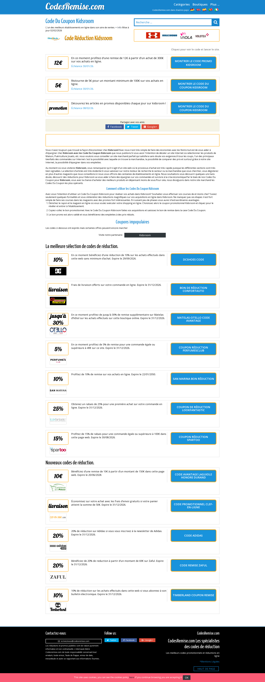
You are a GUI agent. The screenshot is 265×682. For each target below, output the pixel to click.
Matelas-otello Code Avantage (193, 319)
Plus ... (214, 4)
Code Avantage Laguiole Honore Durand (193, 476)
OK (186, 677)
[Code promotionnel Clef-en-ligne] (58, 517)
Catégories (182, 4)
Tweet (133, 126)
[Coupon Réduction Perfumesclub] (58, 360)
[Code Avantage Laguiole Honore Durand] (58, 487)
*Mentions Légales (209, 661)
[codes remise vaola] (185, 35)
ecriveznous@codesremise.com (74, 641)
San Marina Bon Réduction (193, 379)
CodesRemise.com (75, 6)
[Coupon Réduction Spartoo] (58, 450)
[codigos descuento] (204, 9)
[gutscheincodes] (192, 9)
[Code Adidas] (58, 547)
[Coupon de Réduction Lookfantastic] (58, 420)
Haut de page (206, 668)
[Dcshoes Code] (58, 271)
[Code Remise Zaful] (58, 577)
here (131, 677)
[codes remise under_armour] (151, 35)
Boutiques (200, 4)
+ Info (118, 27)
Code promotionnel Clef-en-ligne (193, 505)
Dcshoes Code (193, 259)
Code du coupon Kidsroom (194, 85)
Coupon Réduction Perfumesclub (193, 349)
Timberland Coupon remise (193, 595)
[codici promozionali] (216, 9)
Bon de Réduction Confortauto (193, 289)
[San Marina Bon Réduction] (58, 390)
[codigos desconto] (210, 9)
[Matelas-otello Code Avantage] (58, 331)
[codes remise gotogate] (168, 35)
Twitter (112, 640)
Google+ (151, 126)
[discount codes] (198, 9)
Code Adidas (193, 535)
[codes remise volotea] (201, 35)
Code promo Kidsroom (199, 63)
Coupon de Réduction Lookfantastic (193, 408)
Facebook (115, 126)
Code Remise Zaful (193, 565)
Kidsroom (145, 235)
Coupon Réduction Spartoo (193, 438)
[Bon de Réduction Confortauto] (58, 301)
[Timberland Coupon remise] (58, 607)
